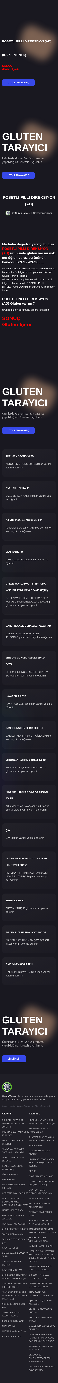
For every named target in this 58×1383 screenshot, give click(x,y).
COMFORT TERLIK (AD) (13, 1321)
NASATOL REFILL (10, 1248)
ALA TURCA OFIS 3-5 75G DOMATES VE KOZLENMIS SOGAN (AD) (14, 1295)
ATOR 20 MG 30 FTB (11, 1336)
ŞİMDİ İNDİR (14, 1059)
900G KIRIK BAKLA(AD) (13, 1234)
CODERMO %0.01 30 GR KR (15, 1193)
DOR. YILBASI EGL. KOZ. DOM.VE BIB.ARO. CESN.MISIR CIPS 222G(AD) (15, 1201)
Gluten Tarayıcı (22, 213)
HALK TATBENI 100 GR (12, 1270)
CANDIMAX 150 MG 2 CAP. (41, 1176)
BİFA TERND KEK (10, 1174)
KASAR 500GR (35, 1145)
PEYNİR (32, 1171)
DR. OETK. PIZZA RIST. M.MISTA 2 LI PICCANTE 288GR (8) (13, 1123)
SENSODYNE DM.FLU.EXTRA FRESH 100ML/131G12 (40, 1358)
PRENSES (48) (8, 1326)
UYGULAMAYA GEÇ (18, 82)
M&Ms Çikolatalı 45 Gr (39, 1198)
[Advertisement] (29, 9)
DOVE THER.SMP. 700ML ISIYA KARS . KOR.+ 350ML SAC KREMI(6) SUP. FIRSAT (41, 1337)
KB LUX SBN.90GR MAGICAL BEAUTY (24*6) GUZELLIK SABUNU (42, 1162)
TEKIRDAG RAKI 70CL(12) (14, 1224)
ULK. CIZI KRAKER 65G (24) (15, 1229)
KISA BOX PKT (8, 1179)
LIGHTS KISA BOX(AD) (12, 1210)
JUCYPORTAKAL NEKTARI (41, 1246)
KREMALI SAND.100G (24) (14, 1331)
